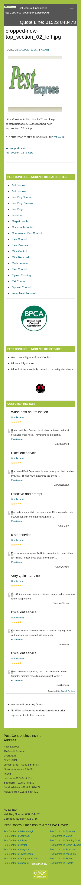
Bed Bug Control (21, 197)
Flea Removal (20, 245)
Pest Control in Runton (61, 858)
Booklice (17, 215)
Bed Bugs (17, 209)
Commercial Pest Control (27, 233)
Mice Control (19, 251)
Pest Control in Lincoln (61, 863)
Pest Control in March (61, 836)
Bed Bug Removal (22, 203)
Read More (17, 439)
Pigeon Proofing (21, 275)
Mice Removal (20, 257)
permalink (59, 137)
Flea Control (19, 239)
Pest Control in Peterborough (19, 831)
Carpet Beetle (20, 221)
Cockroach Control (23, 227)
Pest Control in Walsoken (63, 854)
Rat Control (18, 281)
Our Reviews (17, 417)
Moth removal (20, 263)
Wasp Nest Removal (24, 293)
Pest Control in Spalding (62, 831)
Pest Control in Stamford (16, 863)
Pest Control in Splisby (15, 840)
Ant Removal (19, 191)
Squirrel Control (21, 287)
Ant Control (18, 185)
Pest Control (19, 269)
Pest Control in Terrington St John (21, 858)
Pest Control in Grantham (17, 836)
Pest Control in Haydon (16, 845)
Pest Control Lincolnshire (32, 7)
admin (45, 50)
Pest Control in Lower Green (18, 854)
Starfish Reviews (68, 691)
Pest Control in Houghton (17, 849)
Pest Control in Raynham (63, 849)
